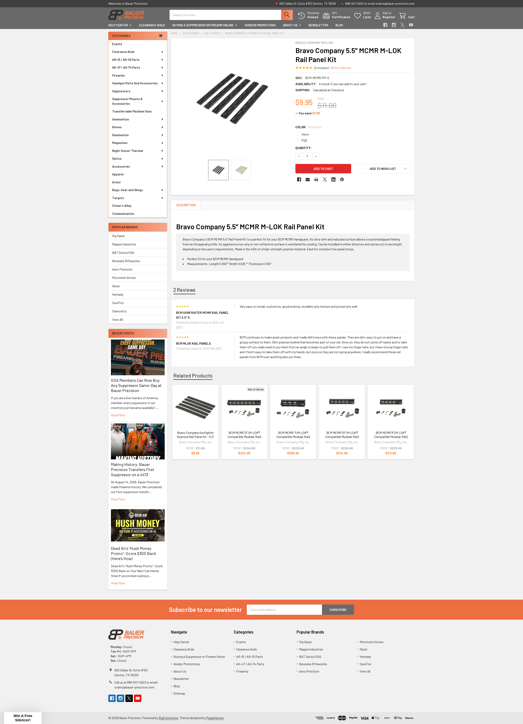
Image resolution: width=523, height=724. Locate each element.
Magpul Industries (124, 244)
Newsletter (318, 25)
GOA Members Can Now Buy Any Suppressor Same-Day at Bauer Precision (136, 385)
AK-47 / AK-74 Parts (126, 67)
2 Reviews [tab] (184, 290)
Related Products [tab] (192, 375)
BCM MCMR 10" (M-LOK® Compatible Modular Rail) (342, 435)
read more (118, 415)
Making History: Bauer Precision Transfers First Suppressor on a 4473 (132, 469)
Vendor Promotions (260, 25)
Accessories (121, 166)
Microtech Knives (124, 278)
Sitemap (179, 693)
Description (186, 205)
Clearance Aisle (152, 25)
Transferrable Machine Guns (132, 111)
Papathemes (215, 718)
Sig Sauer (118, 236)
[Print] (316, 179)
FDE (304, 140)
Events (117, 44)
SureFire (118, 303)
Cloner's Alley (121, 205)
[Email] (307, 179)
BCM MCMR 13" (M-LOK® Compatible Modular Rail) (244, 435)
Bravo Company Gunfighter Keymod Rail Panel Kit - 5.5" (195, 435)
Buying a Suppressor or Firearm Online (203, 25)
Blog (339, 25)
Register (388, 17)
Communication (123, 213)
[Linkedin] (333, 179)
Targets (118, 198)
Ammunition (120, 119)
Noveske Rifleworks (126, 261)
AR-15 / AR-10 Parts (126, 59)
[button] (383, 168)
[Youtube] (411, 25)
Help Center (118, 25)
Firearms (118, 75)
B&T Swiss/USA (123, 252)
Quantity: (303, 148)
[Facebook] (385, 25)
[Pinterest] (342, 179)
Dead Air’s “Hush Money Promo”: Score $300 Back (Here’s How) (133, 553)
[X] (402, 25)
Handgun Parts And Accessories (135, 83)
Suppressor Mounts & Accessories (127, 101)
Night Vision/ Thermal (127, 151)
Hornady (117, 294)
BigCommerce (168, 718)
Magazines (119, 143)
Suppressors (121, 91)
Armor (116, 182)
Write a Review (341, 68)
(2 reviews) (321, 68)
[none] (232, 99)
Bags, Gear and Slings (127, 190)
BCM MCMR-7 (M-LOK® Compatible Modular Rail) (293, 435)
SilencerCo (119, 311)
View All (117, 319)
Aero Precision (122, 269)
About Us (290, 25)
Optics (117, 158)
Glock (116, 286)
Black (305, 134)
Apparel (118, 174)
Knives (117, 127)
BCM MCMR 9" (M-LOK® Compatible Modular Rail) (391, 435)
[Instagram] (394, 25)
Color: (308, 127)
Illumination (120, 135)
